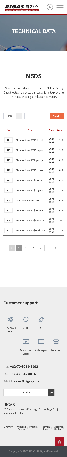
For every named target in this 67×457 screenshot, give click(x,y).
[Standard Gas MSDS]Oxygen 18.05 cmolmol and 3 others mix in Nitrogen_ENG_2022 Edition (30, 190)
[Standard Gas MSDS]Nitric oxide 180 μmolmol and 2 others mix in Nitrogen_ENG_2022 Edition (30, 180)
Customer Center (58, 428)
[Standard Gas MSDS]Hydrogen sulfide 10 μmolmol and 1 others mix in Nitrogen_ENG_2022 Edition (30, 160)
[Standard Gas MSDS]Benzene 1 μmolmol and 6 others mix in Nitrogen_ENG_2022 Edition (30, 210)
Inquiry (37, 392)
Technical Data (45, 428)
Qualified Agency (21, 428)
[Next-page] (55, 248)
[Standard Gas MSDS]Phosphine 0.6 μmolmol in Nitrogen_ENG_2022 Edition (30, 150)
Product (33, 427)
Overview (8, 427)
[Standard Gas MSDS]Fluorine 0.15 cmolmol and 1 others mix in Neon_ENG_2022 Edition (30, 230)
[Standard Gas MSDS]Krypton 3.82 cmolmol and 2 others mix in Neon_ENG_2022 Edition (30, 220)
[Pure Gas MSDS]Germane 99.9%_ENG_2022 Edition (30, 200)
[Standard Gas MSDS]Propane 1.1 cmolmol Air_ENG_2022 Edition (30, 170)
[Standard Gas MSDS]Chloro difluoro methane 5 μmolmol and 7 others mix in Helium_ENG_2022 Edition (30, 140)
